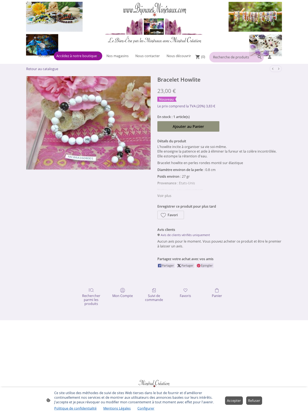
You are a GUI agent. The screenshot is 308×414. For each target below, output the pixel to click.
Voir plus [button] (164, 195)
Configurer (145, 408)
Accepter (234, 400)
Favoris (185, 295)
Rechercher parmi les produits (91, 299)
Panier (217, 295)
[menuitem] (273, 69)
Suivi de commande (154, 297)
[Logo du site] (154, 24)
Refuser (254, 400)
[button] (170, 215)
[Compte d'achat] (269, 56)
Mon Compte (122, 295)
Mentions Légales (117, 408)
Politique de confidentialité (75, 408)
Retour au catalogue (42, 69)
